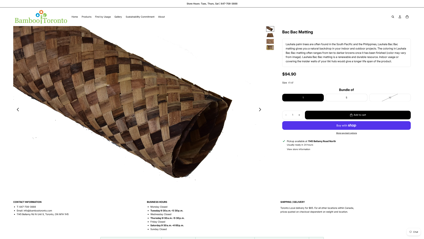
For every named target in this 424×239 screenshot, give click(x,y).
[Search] (393, 16)
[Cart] (407, 16)
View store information (298, 149)
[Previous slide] (17, 110)
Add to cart (360, 114)
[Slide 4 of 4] (270, 47)
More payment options (346, 133)
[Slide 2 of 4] (270, 35)
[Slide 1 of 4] (270, 29)
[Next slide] (261, 110)
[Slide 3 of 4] (270, 41)
